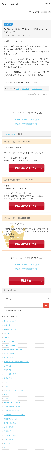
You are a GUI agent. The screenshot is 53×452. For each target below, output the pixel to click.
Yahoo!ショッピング (11, 329)
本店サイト (7, 370)
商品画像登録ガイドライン (13, 407)
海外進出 (7, 386)
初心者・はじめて (10, 321)
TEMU (6, 394)
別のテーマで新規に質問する (26, 124)
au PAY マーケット (10, 333)
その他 (6, 447)
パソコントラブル (10, 439)
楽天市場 (7, 325)
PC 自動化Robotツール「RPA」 (14, 415)
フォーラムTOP (11, 3)
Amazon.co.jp (10, 134)
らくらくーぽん (9, 354)
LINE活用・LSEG (9, 345)
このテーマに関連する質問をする (26, 119)
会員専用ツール (9, 366)
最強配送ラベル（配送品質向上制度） (16, 362)
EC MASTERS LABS (10, 435)
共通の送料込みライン (11, 378)
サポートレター (9, 443)
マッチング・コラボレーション (14, 390)
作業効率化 (7, 431)
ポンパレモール (9, 358)
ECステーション (9, 382)
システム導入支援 (10, 423)
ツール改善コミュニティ (12, 411)
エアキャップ (37, 88)
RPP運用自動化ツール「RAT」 (14, 349)
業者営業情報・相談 (10, 419)
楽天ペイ (7, 398)
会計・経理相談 (9, 427)
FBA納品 (25, 88)
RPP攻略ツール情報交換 (12, 402)
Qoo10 (6, 337)
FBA (17, 88)
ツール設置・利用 (10, 374)
